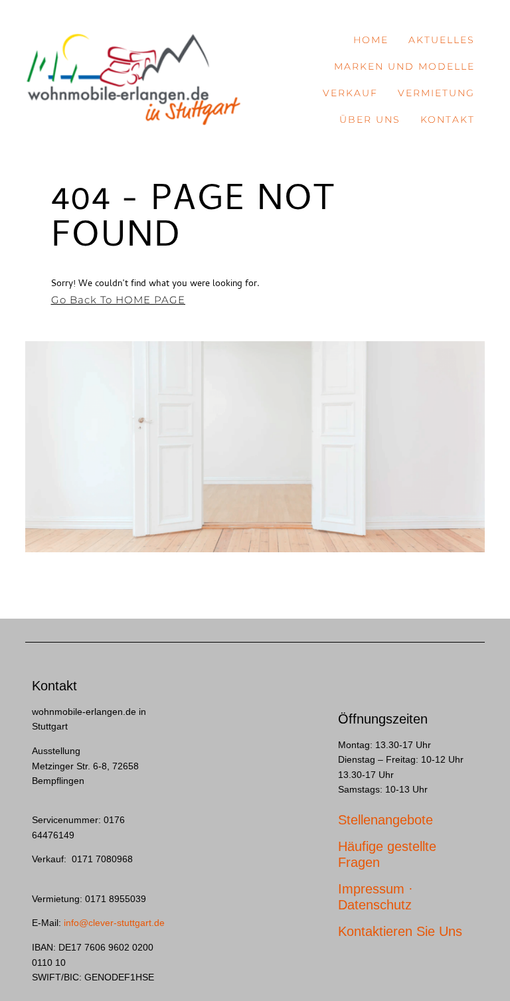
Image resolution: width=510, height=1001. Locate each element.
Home (370, 40)
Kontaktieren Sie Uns (400, 931)
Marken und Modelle (404, 66)
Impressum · (375, 889)
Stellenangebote (385, 819)
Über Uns (369, 119)
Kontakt (447, 119)
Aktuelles (441, 40)
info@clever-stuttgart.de (114, 922)
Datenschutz (375, 904)
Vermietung (436, 93)
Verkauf (350, 93)
